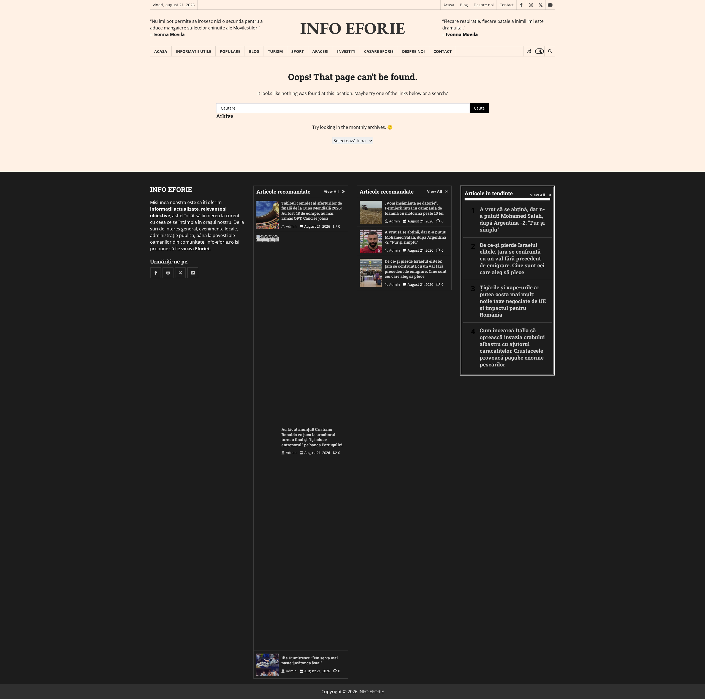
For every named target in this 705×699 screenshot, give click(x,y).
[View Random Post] (529, 51)
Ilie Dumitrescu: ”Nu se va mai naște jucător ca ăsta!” (309, 660)
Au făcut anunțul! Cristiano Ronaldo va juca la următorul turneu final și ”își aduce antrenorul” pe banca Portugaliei (312, 437)
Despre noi (484, 4)
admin (291, 226)
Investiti (346, 51)
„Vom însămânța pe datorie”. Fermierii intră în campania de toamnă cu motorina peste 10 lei (414, 208)
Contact (507, 4)
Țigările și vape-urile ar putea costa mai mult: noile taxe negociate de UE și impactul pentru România (513, 301)
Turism (275, 51)
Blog (464, 4)
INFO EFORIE (352, 28)
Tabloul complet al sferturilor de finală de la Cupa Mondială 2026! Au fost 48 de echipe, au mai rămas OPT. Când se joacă (311, 210)
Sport (297, 51)
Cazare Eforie (379, 51)
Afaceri (320, 51)
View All (331, 191)
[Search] (549, 51)
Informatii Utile (193, 51)
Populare (230, 51)
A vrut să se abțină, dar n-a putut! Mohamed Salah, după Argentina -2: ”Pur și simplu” (415, 237)
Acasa (448, 4)
